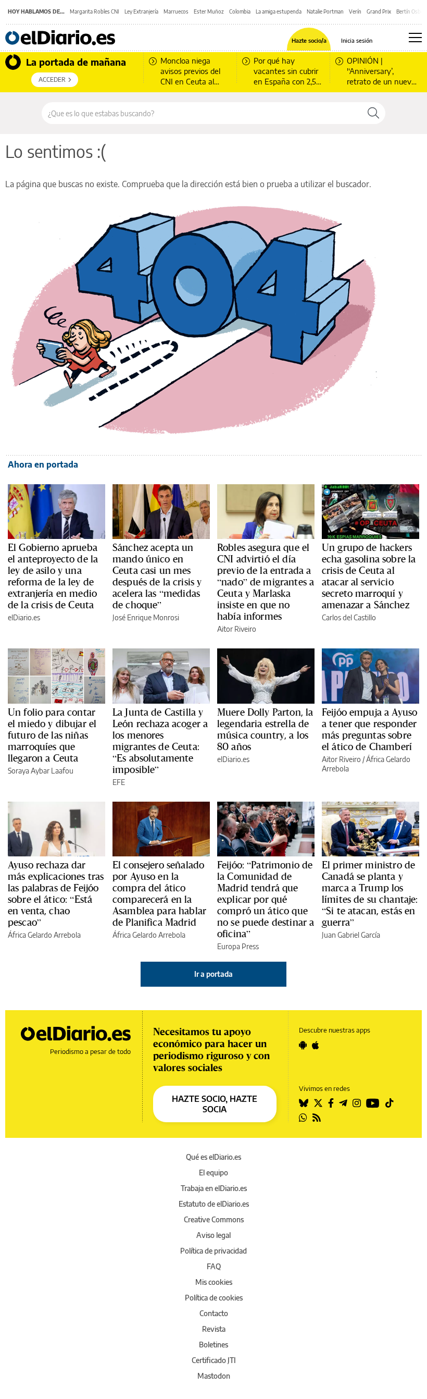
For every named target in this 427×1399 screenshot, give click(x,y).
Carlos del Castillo (349, 617)
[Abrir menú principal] (415, 37)
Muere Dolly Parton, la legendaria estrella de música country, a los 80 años (265, 729)
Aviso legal (213, 1235)
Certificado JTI (214, 1360)
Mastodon (213, 1375)
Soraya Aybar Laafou (40, 770)
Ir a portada (213, 974)
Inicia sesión (356, 40)
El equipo (213, 1172)
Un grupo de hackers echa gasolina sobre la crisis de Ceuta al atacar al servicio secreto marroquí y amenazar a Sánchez (369, 576)
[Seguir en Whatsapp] (303, 1117)
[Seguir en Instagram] (357, 1103)
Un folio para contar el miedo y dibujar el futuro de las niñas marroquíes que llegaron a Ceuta (52, 735)
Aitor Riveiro (236, 628)
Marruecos (176, 11)
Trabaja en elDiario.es (214, 1188)
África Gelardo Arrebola (44, 934)
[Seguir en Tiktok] (389, 1103)
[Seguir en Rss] (316, 1117)
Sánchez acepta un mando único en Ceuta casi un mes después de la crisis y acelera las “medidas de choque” (157, 576)
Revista (213, 1328)
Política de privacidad (213, 1250)
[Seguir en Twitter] (318, 1103)
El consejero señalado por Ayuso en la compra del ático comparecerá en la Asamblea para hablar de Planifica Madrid (159, 893)
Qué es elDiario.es (213, 1156)
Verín (355, 11)
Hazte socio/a (309, 40)
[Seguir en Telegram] (343, 1103)
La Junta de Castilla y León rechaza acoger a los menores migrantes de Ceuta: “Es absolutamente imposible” (160, 741)
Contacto (213, 1313)
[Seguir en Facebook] (331, 1103)
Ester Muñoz (209, 11)
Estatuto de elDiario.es (214, 1203)
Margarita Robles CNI (94, 11)
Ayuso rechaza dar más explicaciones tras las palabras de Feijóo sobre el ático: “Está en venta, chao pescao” (56, 893)
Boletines (213, 1344)
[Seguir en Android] (303, 1045)
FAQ (214, 1266)
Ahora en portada (43, 464)
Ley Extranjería (141, 11)
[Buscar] (373, 113)
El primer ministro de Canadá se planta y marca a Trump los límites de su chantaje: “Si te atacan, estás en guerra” (370, 893)
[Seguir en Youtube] (373, 1103)
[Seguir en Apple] (315, 1045)
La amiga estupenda (279, 11)
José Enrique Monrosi (145, 617)
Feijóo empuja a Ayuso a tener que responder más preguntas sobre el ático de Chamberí (369, 729)
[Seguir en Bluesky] (303, 1103)
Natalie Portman (325, 11)
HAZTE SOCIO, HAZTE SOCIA (214, 1104)
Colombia (239, 11)
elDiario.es (24, 617)
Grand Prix (379, 11)
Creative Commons (214, 1219)
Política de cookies (214, 1297)
